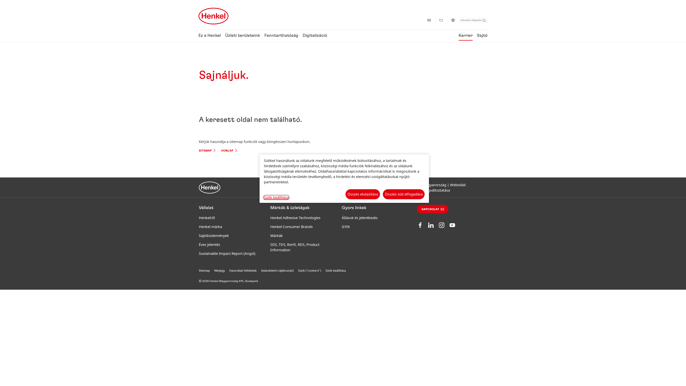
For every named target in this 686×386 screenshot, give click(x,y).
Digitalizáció (315, 36)
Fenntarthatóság (281, 36)
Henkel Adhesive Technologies (295, 217)
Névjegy (219, 271)
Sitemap (205, 150)
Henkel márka (210, 226)
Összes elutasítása (362, 194)
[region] (344, 178)
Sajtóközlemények (214, 235)
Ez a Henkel (209, 36)
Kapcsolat (430, 209)
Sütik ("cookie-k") (309, 271)
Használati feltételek (243, 271)
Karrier (466, 36)
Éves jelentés (209, 244)
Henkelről (207, 217)
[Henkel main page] (213, 16)
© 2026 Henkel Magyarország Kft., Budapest (228, 281)
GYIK (346, 226)
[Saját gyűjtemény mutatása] (441, 20)
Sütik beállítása (335, 271)
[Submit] (484, 20)
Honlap (227, 150)
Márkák (276, 235)
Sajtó (482, 36)
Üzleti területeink (242, 36)
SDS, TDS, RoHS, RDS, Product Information (294, 247)
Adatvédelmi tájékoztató (277, 271)
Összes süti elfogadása (404, 194)
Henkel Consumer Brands (291, 226)
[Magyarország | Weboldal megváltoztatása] (453, 20)
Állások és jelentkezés (360, 217)
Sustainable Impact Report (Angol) (227, 253)
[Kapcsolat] (429, 20)
